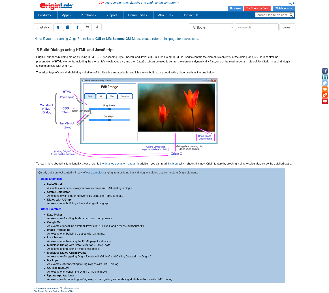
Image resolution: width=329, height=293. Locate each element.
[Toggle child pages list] (97, 27)
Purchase (87, 15)
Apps (65, 15)
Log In (291, 3)
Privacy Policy (52, 291)
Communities (137, 15)
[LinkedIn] (325, 77)
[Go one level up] (77, 27)
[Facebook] (325, 71)
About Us (164, 15)
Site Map (38, 291)
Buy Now (235, 8)
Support (111, 15)
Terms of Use (67, 291)
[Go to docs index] (57, 27)
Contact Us (190, 15)
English (42, 27)
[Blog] (325, 83)
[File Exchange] (325, 95)
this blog (172, 163)
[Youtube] (325, 101)
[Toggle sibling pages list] (87, 27)
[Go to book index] (67, 27)
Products (44, 15)
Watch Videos (284, 8)
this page (169, 38)
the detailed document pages (117, 163)
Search (287, 27)
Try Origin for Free (257, 8)
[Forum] (325, 89)
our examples (94, 172)
